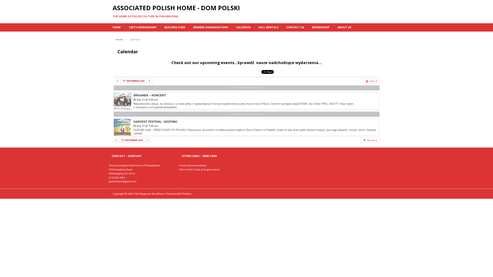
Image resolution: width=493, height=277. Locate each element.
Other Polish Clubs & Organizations (199, 169)
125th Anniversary (143, 27)
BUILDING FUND (174, 27)
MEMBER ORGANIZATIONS (210, 27)
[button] (370, 140)
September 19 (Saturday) (246, 114)
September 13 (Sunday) (246, 87)
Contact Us (295, 27)
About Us (344, 27)
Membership (321, 27)
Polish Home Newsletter (193, 165)
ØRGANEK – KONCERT (149, 95)
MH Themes (184, 193)
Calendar (243, 27)
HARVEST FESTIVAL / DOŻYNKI (155, 121)
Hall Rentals (268, 27)
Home (117, 27)
